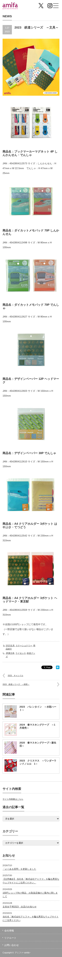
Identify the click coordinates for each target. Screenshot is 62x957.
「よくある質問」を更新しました (19, 869)
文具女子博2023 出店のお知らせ (20, 906)
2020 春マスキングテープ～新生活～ (37, 744)
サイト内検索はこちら (13, 799)
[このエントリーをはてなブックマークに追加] (57, 668)
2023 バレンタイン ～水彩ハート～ (37, 708)
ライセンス (21, 653)
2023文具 (10, 645)
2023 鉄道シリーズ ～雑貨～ (16, 684)
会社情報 (9, 930)
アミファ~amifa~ (23, 952)
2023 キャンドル (15, 675)
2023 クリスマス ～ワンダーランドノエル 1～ (37, 762)
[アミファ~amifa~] (15, 6)
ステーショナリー (24, 645)
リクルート (10, 937)
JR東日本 (10, 653)
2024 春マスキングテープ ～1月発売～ (37, 726)
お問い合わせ (11, 945)
